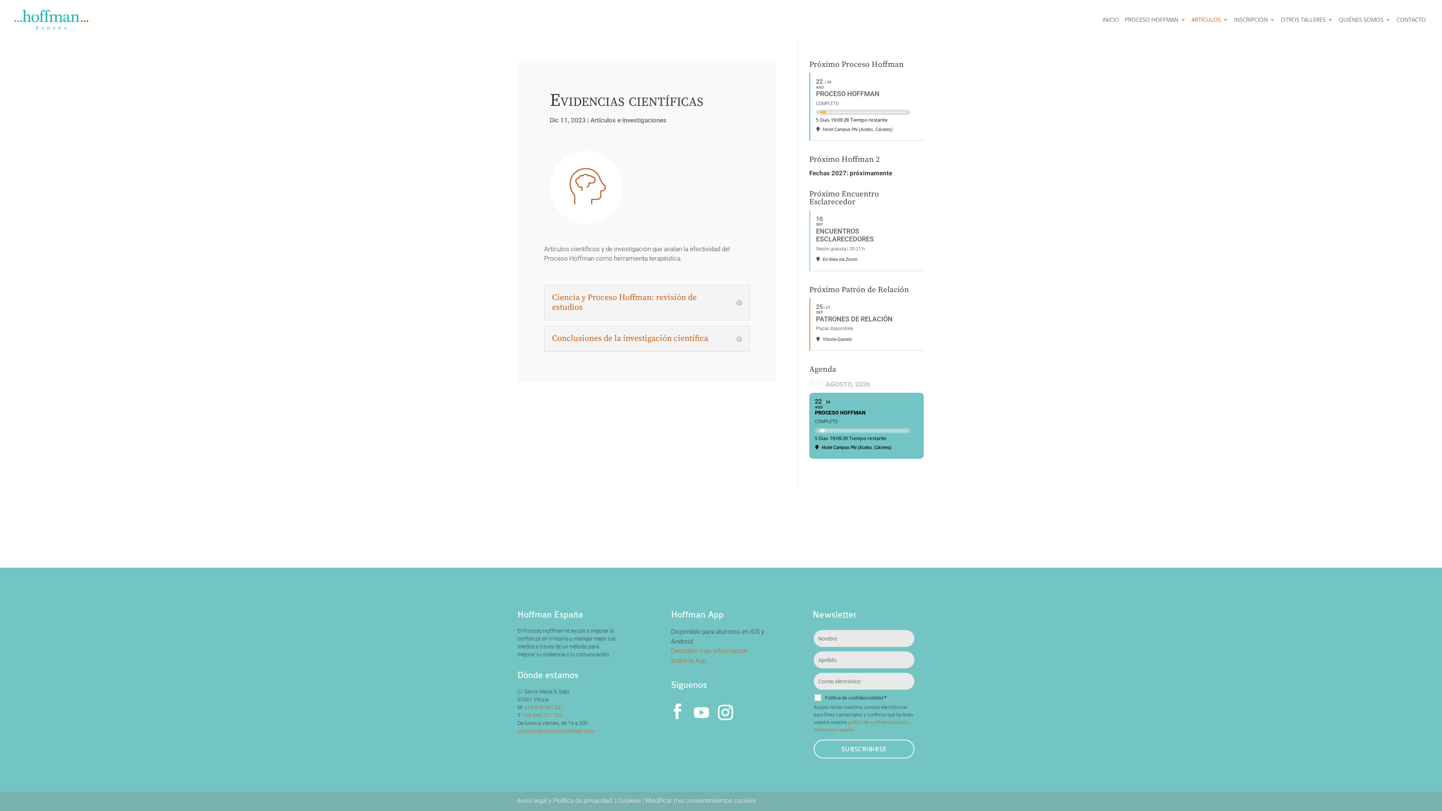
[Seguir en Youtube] (701, 711)
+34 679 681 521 (544, 707)
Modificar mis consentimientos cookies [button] (701, 800)
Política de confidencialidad (856, 698)
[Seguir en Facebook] (677, 711)
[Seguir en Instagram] (725, 711)
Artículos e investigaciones (628, 120)
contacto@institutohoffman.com (555, 731)
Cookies (629, 800)
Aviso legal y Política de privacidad (565, 800)
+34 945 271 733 (542, 715)
